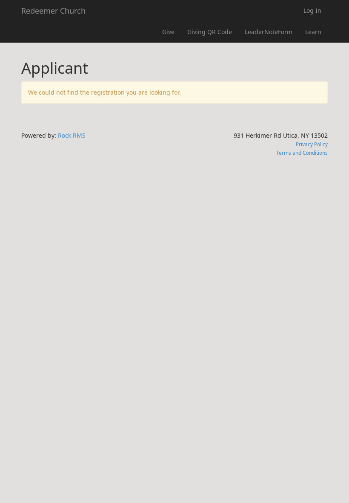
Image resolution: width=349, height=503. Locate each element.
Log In (312, 10)
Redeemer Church (53, 11)
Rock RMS (72, 135)
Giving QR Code (209, 32)
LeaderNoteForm (268, 32)
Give (168, 32)
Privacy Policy (312, 144)
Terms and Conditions (302, 152)
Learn (313, 32)
